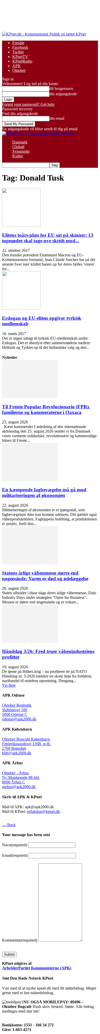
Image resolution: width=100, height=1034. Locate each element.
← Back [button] (9, 825)
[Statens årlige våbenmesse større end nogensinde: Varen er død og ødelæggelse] (30, 563)
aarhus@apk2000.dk (19, 787)
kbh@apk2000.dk (16, 753)
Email (14, 855)
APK (16, 66)
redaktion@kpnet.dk (43, 811)
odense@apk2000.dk (19, 719)
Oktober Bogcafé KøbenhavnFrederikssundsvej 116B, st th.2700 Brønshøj (26, 744)
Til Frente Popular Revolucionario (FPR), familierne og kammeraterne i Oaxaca (46, 409)
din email (56, 118)
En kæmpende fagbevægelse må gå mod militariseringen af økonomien (44, 492)
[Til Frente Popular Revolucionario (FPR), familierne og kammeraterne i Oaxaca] (30, 397)
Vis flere (9, 685)
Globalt (18, 147)
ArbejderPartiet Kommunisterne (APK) (36, 968)
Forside (18, 43)
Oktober (19, 70)
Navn (14, 845)
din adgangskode (63, 94)
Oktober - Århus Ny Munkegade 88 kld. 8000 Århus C (21, 777)
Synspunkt (20, 151)
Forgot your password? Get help (28, 104)
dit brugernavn (61, 88)
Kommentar (19, 940)
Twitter (18, 52)
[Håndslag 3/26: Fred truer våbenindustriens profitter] (30, 641)
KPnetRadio (22, 61)
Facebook (20, 47)
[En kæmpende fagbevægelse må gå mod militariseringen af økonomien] (30, 480)
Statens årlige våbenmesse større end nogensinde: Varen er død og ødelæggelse (45, 575)
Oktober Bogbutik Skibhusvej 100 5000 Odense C (17, 710)
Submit (9, 954)
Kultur (17, 156)
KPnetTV (20, 56)
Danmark (19, 142)
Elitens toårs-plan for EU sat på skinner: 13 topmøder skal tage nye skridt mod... (47, 237)
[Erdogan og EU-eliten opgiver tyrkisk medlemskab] (21, 308)
